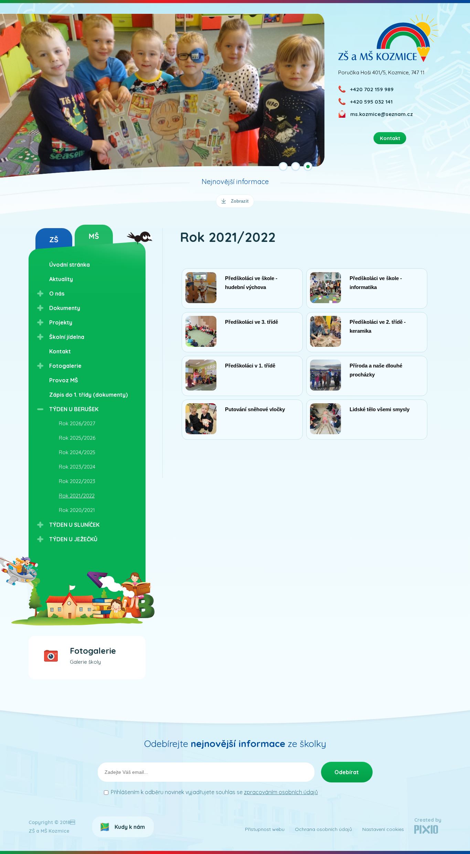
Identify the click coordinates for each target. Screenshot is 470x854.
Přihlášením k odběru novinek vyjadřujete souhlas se (214, 792)
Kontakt (60, 351)
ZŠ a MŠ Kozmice (388, 37)
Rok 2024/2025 (77, 452)
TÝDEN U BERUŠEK (73, 409)
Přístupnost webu (265, 829)
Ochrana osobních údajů (323, 829)
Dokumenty (64, 308)
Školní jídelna (66, 336)
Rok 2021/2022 (77, 495)
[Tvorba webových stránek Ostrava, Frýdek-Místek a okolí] (426, 832)
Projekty (60, 322)
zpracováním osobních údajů (281, 792)
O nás (56, 293)
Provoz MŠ (63, 380)
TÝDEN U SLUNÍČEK (74, 524)
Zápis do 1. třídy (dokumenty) (88, 394)
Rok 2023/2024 (77, 466)
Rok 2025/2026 (77, 438)
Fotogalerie (65, 365)
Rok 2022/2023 (77, 481)
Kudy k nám (130, 826)
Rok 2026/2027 (77, 423)
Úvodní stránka (69, 264)
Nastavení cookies (383, 829)
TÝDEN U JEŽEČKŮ (73, 539)
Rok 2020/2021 (77, 510)
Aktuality (61, 279)
